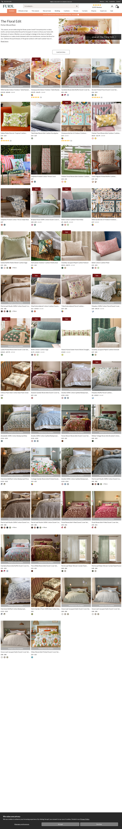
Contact (118, 1)
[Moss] (5, 484)
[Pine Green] (93, 441)
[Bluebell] (93, 95)
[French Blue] (62, 225)
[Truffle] (10, 268)
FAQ (107, 1)
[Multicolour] (2, 95)
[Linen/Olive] (95, 182)
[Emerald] (62, 268)
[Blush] (62, 398)
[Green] (2, 398)
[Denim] (7, 311)
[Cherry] (32, 225)
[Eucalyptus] (32, 138)
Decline (99, 824)
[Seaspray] (68, 95)
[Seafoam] (68, 398)
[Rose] (32, 398)
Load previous (60, 52)
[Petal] (65, 225)
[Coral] (32, 182)
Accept (60, 824)
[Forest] (10, 311)
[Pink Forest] (62, 95)
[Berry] (62, 528)
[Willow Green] (62, 355)
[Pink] (93, 138)
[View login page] (112, 6)
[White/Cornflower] (93, 311)
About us (102, 1)
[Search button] (77, 6)
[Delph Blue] (35, 182)
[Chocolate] (2, 311)
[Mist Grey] (62, 614)
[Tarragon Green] (35, 225)
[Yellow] (95, 138)
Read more (4, 41)
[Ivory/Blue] (2, 484)
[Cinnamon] (5, 311)
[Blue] (2, 268)
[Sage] (95, 95)
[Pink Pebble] (65, 95)
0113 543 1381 (8, 1)
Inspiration (112, 1)
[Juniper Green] (2, 355)
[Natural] (65, 268)
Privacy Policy (84, 819)
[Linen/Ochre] (93, 182)
